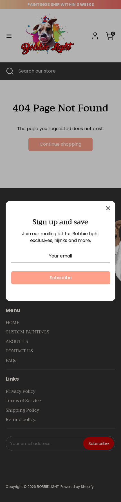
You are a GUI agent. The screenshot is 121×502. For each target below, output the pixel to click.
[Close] (108, 208)
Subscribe (61, 277)
